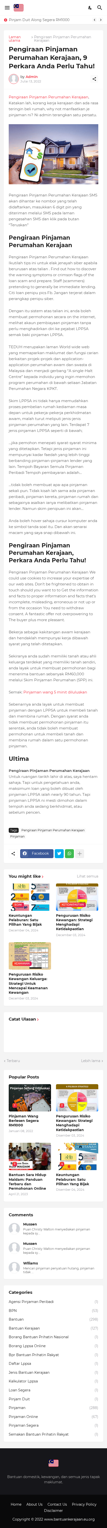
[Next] (100, 19)
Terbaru (13, 1061)
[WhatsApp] (69, 853)
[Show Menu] (7, 7)
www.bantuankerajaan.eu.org (69, 1519)
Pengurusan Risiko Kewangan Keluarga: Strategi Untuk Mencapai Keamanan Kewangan (28, 983)
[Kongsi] (94, 79)
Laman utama (15, 38)
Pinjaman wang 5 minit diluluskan (55, 692)
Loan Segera (53, 1390)
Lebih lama (90, 1061)
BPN (53, 1310)
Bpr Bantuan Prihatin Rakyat (53, 1355)
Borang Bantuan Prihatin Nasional (53, 1337)
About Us (34, 1504)
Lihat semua (87, 876)
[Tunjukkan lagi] (79, 853)
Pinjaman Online (53, 1416)
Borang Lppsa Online (53, 1346)
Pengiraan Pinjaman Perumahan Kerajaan (62, 38)
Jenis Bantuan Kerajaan (53, 1372)
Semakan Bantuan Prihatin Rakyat (53, 1434)
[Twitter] (59, 853)
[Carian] (100, 7)
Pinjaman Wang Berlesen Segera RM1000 (46, 20)
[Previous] (94, 19)
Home (16, 1504)
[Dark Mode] (90, 7)
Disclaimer (53, 1510)
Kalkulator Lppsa (53, 1381)
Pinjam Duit (53, 1399)
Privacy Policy (84, 1504)
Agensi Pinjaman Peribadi (53, 1301)
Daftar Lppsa (53, 1363)
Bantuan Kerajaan (53, 1328)
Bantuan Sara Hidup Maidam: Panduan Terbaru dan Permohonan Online (27, 1182)
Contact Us (57, 1504)
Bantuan (53, 1319)
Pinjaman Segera (53, 1425)
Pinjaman (17, 836)
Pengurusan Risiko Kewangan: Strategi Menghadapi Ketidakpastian (74, 922)
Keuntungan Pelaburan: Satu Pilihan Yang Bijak (25, 920)
